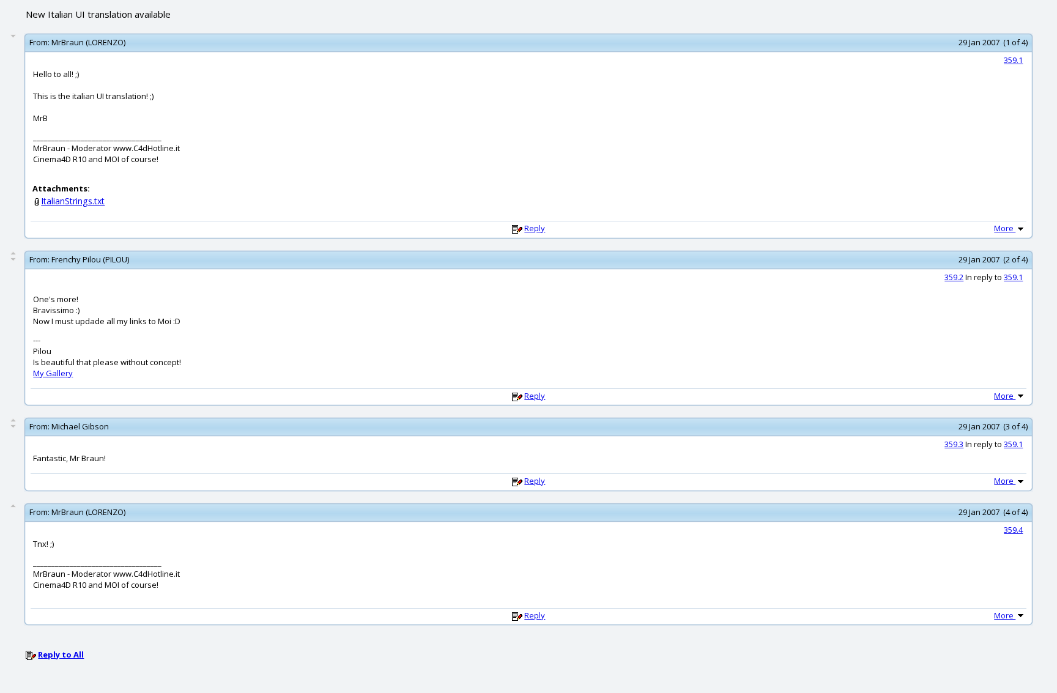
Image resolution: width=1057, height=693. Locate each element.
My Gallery (53, 373)
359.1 (1013, 59)
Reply (534, 228)
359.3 (953, 444)
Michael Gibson (80, 426)
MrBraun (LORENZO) (88, 42)
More (1004, 228)
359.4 (1013, 529)
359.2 (953, 277)
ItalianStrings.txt (73, 201)
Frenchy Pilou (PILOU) (90, 259)
